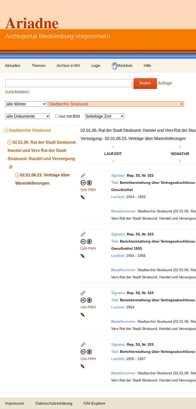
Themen (38, 65)
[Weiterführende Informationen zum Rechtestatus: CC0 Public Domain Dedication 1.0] (86, 183)
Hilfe (147, 65)
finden (145, 83)
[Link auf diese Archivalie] (83, 197)
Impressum (14, 403)
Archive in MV (68, 65)
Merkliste (124, 65)
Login (95, 65)
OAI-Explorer (94, 403)
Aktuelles (12, 65)
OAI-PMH (88, 190)
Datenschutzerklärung (53, 403)
